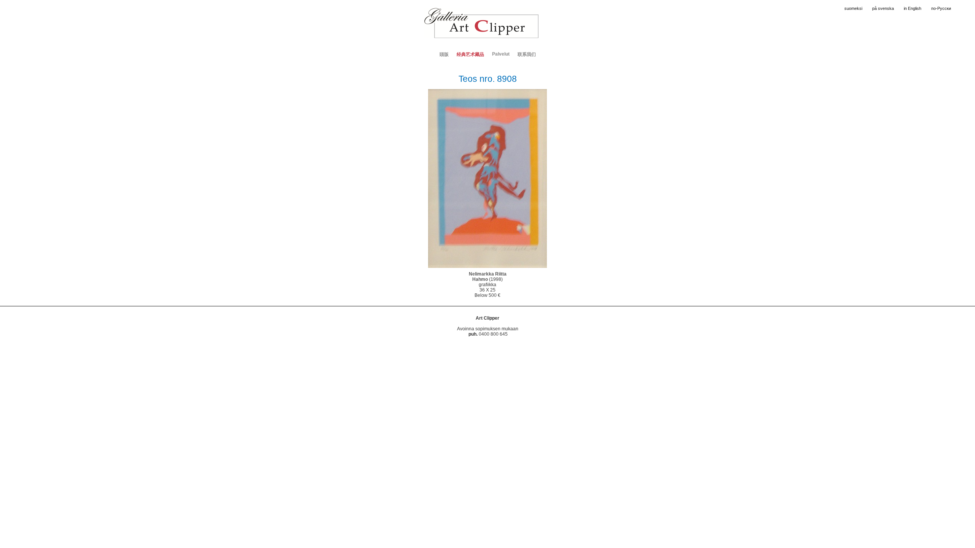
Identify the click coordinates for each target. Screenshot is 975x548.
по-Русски (941, 8)
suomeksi (853, 8)
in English (912, 8)
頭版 (444, 54)
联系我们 (527, 54)
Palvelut (501, 54)
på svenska (883, 8)
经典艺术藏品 (470, 54)
